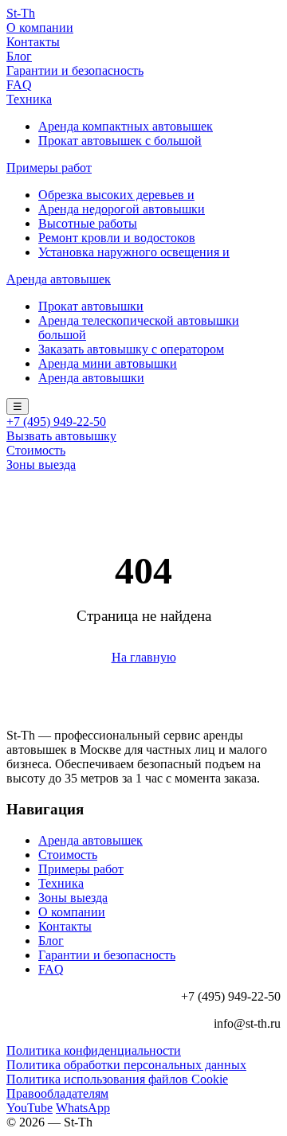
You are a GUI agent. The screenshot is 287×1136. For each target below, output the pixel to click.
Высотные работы (87, 223)
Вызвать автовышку (61, 436)
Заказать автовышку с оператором (131, 349)
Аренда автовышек (58, 279)
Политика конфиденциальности (93, 1050)
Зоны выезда (41, 464)
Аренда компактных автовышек (125, 126)
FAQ (19, 85)
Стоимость (35, 450)
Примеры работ (49, 167)
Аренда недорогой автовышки (121, 209)
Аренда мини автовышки (107, 363)
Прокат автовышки (91, 306)
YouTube (29, 1108)
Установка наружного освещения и (134, 252)
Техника (29, 99)
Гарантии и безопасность (75, 70)
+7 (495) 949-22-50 (56, 421)
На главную (144, 657)
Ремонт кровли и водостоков (116, 237)
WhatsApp (83, 1108)
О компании (39, 27)
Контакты (33, 42)
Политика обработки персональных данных (126, 1065)
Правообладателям (57, 1093)
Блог (19, 56)
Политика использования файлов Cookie (117, 1079)
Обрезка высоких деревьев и (116, 194)
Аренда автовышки (91, 378)
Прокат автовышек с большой (120, 140)
